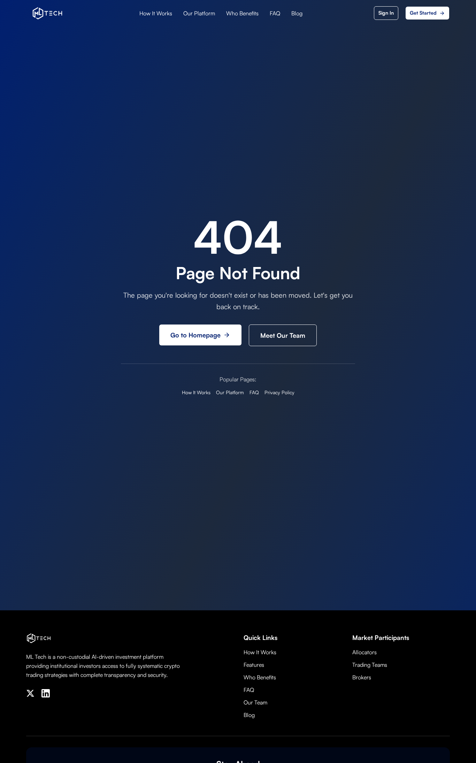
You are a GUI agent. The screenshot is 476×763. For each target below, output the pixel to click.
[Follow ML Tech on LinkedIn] (45, 693)
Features (254, 664)
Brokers (361, 677)
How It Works (155, 13)
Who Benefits (242, 13)
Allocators (364, 652)
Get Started (423, 13)
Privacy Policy (279, 392)
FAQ (275, 13)
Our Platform (199, 13)
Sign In (386, 13)
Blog (296, 13)
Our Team (255, 702)
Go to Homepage (195, 335)
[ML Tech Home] (47, 13)
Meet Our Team (282, 335)
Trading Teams (369, 664)
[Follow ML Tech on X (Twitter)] (30, 693)
